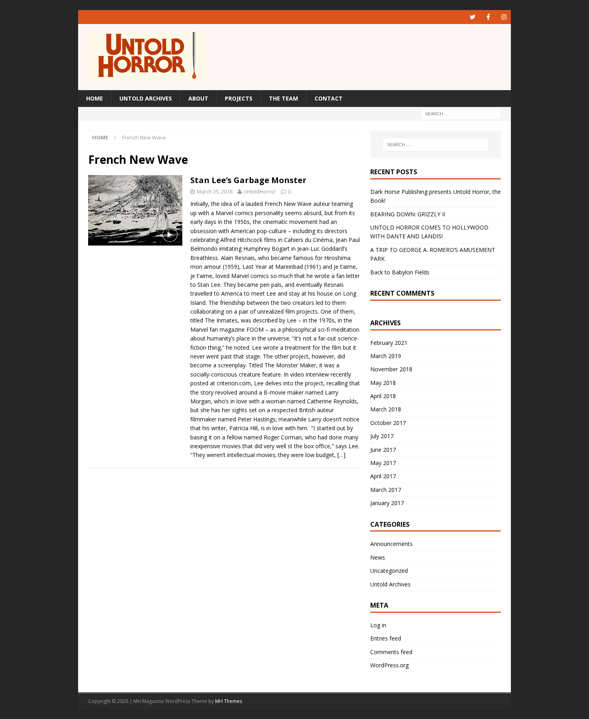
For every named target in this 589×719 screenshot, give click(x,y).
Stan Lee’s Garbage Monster (248, 180)
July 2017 (381, 436)
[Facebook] (488, 17)
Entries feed (385, 638)
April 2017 (383, 476)
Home (94, 98)
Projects (238, 98)
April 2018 (383, 396)
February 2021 (388, 342)
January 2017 (387, 503)
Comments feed (391, 652)
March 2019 (385, 356)
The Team (283, 98)
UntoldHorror (260, 191)
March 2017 (385, 489)
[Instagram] (504, 17)
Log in (378, 625)
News (377, 557)
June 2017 (383, 449)
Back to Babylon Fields (400, 272)
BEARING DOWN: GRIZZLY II (407, 214)
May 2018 (383, 383)
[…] (341, 455)
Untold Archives (145, 98)
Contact (329, 98)
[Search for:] (461, 113)
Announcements (391, 544)
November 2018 (391, 369)
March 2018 (385, 409)
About (198, 98)
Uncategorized (389, 570)
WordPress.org (389, 665)
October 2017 (388, 423)
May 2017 (383, 463)
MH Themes (228, 701)
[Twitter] (473, 17)
